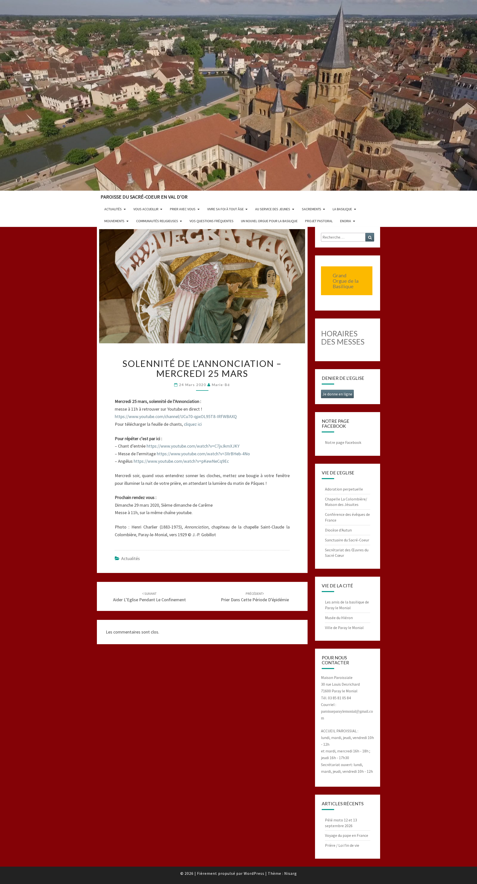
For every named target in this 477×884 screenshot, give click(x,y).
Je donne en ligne (337, 393)
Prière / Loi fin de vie (342, 845)
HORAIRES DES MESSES (342, 337)
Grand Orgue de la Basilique (345, 280)
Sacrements (311, 209)
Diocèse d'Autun (338, 530)
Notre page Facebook (343, 442)
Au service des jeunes (272, 209)
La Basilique (342, 209)
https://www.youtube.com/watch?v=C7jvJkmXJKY (193, 446)
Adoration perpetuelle (344, 489)
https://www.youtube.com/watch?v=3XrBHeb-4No (203, 454)
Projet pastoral (319, 221)
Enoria (345, 221)
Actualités (113, 209)
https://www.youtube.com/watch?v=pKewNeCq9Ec (181, 461)
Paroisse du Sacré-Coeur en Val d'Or (144, 197)
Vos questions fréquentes (212, 221)
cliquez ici (193, 424)
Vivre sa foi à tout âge (225, 209)
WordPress (254, 873)
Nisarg (290, 873)
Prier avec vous (183, 209)
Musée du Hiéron (339, 617)
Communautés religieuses (157, 221)
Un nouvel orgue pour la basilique (269, 221)
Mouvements (114, 221)
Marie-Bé (221, 385)
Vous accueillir (146, 209)
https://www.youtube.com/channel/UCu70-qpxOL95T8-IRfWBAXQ (176, 416)
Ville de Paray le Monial (344, 627)
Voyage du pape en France (346, 835)
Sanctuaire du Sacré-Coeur (347, 539)
